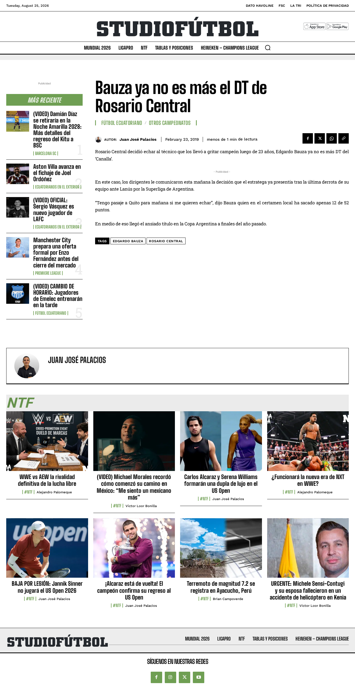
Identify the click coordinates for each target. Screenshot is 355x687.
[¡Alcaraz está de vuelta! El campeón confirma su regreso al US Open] (134, 551)
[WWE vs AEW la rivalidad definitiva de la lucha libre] (47, 444)
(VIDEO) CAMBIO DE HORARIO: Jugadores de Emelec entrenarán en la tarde (57, 296)
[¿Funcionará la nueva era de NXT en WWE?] (308, 444)
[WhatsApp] (331, 138)
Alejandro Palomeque (54, 492)
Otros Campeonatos (170, 122)
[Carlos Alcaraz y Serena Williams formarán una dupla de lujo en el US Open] (221, 444)
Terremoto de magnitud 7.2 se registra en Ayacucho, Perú (221, 587)
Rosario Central (166, 241)
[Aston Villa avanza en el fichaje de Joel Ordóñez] (17, 174)
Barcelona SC (45, 153)
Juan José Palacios (138, 139)
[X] (319, 138)
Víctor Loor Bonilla (141, 506)
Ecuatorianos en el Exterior (57, 187)
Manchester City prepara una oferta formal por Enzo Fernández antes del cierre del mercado (55, 253)
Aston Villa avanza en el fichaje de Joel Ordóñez (57, 173)
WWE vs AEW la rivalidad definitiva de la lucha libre (47, 480)
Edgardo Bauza (128, 241)
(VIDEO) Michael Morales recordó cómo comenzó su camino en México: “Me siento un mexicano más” (134, 487)
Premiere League (48, 273)
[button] (267, 47)
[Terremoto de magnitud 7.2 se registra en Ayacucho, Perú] (221, 551)
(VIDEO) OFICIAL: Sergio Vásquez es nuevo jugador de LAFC (53, 210)
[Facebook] (308, 138)
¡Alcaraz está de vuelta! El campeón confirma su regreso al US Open (134, 590)
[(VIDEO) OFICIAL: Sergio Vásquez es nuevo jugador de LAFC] (17, 207)
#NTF (28, 492)
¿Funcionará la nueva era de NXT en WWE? (308, 480)
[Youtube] (198, 677)
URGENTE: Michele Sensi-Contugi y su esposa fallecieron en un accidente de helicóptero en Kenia (308, 590)
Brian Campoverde (228, 599)
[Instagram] (170, 677)
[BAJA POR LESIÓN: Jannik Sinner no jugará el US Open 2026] (47, 551)
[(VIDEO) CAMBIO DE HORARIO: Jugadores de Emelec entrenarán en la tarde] (17, 293)
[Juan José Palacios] (99, 139)
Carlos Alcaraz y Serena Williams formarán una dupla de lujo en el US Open (221, 483)
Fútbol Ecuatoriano (50, 313)
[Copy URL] (343, 138)
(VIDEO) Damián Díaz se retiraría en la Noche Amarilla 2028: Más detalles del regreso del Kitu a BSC (57, 129)
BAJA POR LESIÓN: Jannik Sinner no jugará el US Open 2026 (47, 587)
